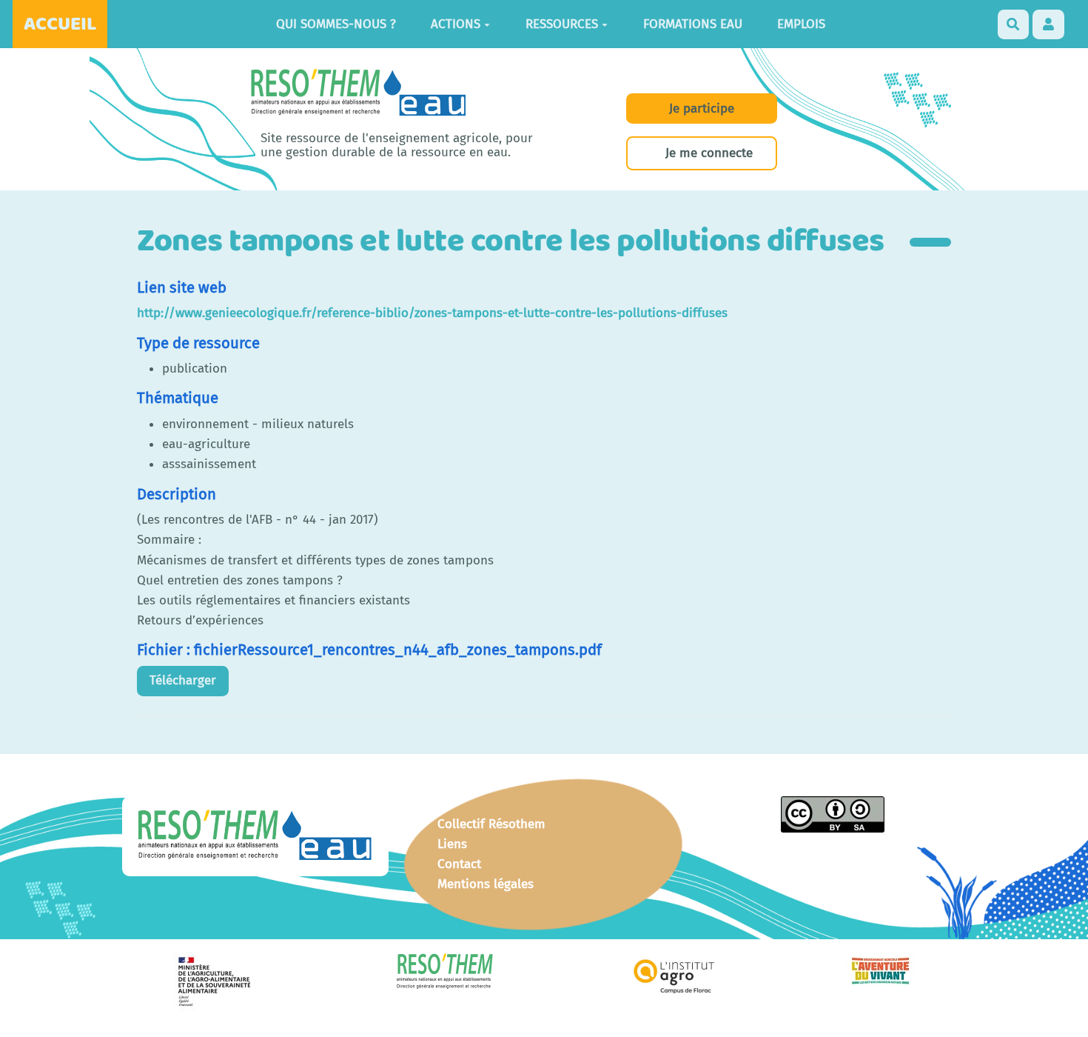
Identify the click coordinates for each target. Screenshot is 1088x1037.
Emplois (801, 24)
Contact (459, 864)
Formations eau (692, 24)
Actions (455, 24)
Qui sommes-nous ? (336, 24)
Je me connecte (709, 153)
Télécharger (183, 680)
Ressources (561, 24)
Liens (452, 844)
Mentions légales (485, 884)
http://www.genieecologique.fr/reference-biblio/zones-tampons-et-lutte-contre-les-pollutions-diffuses (432, 313)
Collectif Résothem (491, 824)
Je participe (701, 108)
